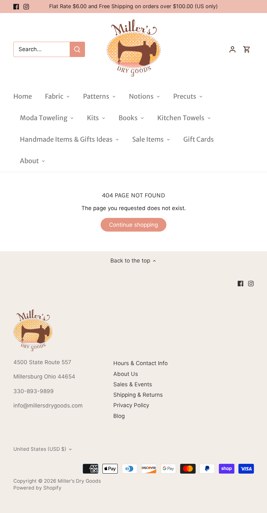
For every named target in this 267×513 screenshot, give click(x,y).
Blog (119, 416)
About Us (125, 374)
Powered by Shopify (37, 488)
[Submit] (77, 49)
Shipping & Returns (138, 395)
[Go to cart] (247, 49)
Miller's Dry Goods (79, 481)
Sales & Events (132, 384)
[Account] (232, 49)
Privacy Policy (131, 405)
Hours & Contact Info (140, 363)
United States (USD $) (39, 449)
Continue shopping (133, 224)
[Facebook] (16, 6)
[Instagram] (26, 6)
